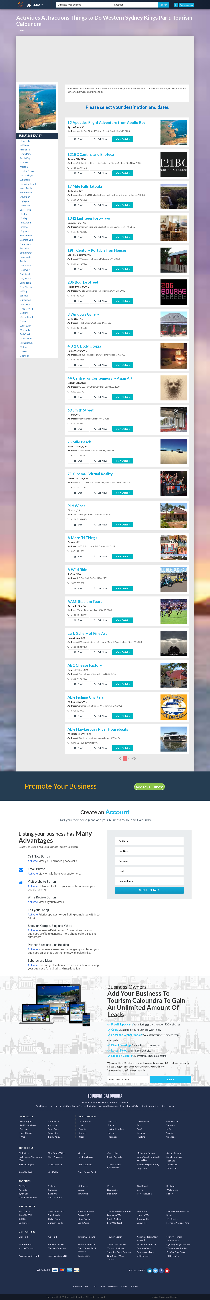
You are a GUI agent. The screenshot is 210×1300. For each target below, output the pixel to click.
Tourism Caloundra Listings (164, 1297)
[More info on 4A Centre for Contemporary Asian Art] (173, 387)
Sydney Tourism (174, 1236)
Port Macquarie (144, 1193)
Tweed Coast (173, 1168)
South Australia (114, 1157)
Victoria (81, 1153)
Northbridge (26, 175)
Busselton (24, 248)
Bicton (23, 347)
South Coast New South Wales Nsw (148, 1158)
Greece (82, 1133)
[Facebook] (161, 1270)
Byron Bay (23, 1193)
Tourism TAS (172, 1240)
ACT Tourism (25, 1244)
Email (80, 139)
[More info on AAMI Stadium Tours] (173, 611)
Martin (23, 351)
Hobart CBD (143, 1215)
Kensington (25, 235)
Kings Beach (84, 1219)
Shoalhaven (172, 1164)
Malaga (23, 166)
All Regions (24, 1153)
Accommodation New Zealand (147, 1238)
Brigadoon (25, 282)
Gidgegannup (26, 308)
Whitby (23, 291)
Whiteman (24, 145)
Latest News (26, 1133)
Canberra (52, 1189)
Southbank (142, 1211)
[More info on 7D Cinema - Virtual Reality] (173, 483)
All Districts (24, 1211)
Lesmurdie (24, 304)
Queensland (113, 1153)
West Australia (55, 1157)
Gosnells (24, 355)
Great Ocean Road (87, 1172)
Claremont (25, 205)
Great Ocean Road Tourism (87, 1250)
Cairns (140, 1189)
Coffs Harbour (55, 1197)
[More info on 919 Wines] (173, 515)
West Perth (25, 188)
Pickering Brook (27, 184)
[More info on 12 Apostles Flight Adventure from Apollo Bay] (173, 132)
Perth (22, 261)
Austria (169, 1133)
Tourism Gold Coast (176, 1252)
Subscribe (53, 1133)
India (168, 1129)
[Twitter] (155, 1270)
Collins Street (54, 1219)
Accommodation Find (29, 1256)
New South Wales (56, 1153)
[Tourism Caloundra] (34, 5)
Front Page (53, 1129)
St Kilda (22, 1219)
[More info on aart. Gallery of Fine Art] (173, 642)
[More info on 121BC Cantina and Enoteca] (173, 163)
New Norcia (25, 287)
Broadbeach (54, 1215)
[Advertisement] (105, 59)
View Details (123, 139)
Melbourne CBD (55, 1211)
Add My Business (149, 787)
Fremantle (24, 149)
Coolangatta (143, 1219)
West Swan (25, 325)
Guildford (24, 274)
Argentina (171, 1136)
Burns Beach (26, 342)
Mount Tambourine (28, 1197)
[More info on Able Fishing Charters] (173, 706)
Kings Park (25, 153)
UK (86, 1286)
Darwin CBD (83, 1215)
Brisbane (170, 1186)
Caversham (25, 265)
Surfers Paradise (86, 1211)
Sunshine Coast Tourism (119, 1252)
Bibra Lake (25, 141)
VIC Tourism (143, 1256)
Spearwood (25, 244)
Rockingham (25, 192)
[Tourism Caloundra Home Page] (176, 5)
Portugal (141, 1133)
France (111, 1125)
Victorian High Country (148, 1164)
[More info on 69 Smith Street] (173, 419)
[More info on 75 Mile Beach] (173, 451)
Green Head (25, 338)
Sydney (51, 1186)
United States (144, 1121)
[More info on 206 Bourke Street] (173, 291)
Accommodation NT (57, 1256)
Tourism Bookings (86, 1236)
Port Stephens (85, 1164)
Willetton (24, 179)
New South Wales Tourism (115, 1257)
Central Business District (178, 1211)
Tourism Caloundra (57, 1248)
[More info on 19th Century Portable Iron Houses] (173, 259)
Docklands (24, 1222)
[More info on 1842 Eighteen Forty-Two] (173, 227)
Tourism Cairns (144, 1248)
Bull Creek (24, 334)
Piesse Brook (26, 317)
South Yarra (83, 1222)
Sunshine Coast (174, 1157)
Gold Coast (142, 1186)
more (130, 758)
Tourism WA (84, 1256)
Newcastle (112, 1189)
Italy (81, 1125)
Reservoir (24, 269)
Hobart (169, 1193)
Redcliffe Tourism (86, 1244)
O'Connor (24, 196)
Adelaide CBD (25, 1215)
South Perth (25, 252)
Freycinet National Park (177, 1222)
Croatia (82, 1129)
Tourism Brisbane (115, 1248)
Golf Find (52, 1236)
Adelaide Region (26, 1172)
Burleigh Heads (55, 1222)
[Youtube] (167, 1270)
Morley (23, 218)
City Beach (25, 278)
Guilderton (25, 299)
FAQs (22, 1136)
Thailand (141, 1136)
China (124, 1286)
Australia (112, 1121)
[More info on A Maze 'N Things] (173, 547)
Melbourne (83, 1186)
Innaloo (23, 226)
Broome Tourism (56, 1244)
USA (94, 1286)
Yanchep (23, 295)
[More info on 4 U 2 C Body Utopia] (173, 355)
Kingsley (24, 231)
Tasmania (170, 1160)
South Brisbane (114, 1219)
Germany (170, 1125)
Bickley (23, 214)
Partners (24, 1129)
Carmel (23, 321)
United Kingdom (116, 1129)
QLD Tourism (172, 1256)
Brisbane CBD (114, 1215)
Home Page (25, 1121)
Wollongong (172, 1189)
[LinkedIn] (150, 1270)
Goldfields (53, 1172)
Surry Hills (142, 1222)
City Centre (172, 1219)
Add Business (186, 5)
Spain (139, 1125)
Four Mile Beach (115, 1222)
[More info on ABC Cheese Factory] (173, 674)
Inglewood (25, 222)
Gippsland (142, 1168)
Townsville (83, 1193)
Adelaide (23, 1189)
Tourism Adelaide (145, 1252)
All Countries (85, 1121)
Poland (111, 1133)
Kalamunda (25, 257)
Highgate (24, 201)
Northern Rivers (85, 1157)
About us (52, 1125)
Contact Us (53, 1121)
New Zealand (172, 1121)
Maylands (24, 330)
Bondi (169, 1215)
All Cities (23, 1186)
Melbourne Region (146, 1153)
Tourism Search (114, 1236)
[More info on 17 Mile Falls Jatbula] (173, 195)
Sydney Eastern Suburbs (119, 1211)
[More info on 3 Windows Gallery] (173, 323)
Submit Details (149, 890)
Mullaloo (24, 162)
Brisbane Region (26, 1164)
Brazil (139, 1129)
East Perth (25, 209)
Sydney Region (173, 1153)
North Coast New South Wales (30, 1158)
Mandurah (112, 1193)
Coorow (23, 312)
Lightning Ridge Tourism (178, 1244)
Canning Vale (26, 239)
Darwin (81, 1189)
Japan (81, 1136)
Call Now (102, 139)
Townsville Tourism (116, 1244)
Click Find (23, 1236)
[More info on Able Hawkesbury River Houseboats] (173, 738)
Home (22, 30)
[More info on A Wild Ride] (173, 579)
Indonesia (112, 1136)
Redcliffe (52, 1193)
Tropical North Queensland (114, 1166)
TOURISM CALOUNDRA (105, 1095)
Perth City (24, 158)
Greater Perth (55, 1164)
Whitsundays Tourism (177, 1248)
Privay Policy (54, 1136)
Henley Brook (26, 171)
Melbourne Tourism (146, 1244)
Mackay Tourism (26, 1248)
